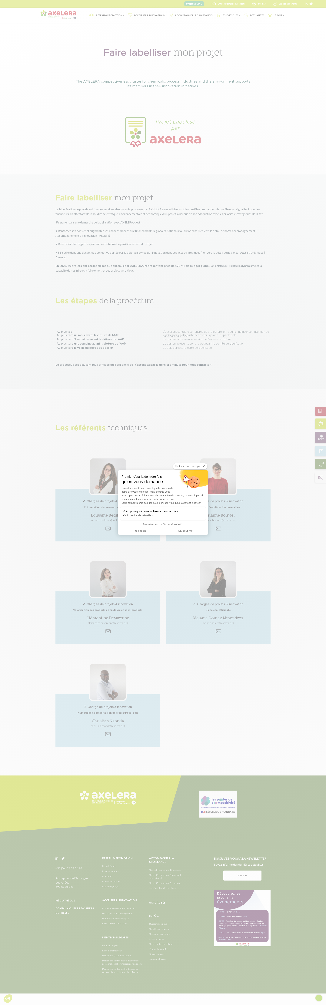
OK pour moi (185, 530)
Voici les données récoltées (139, 515)
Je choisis (140, 530)
